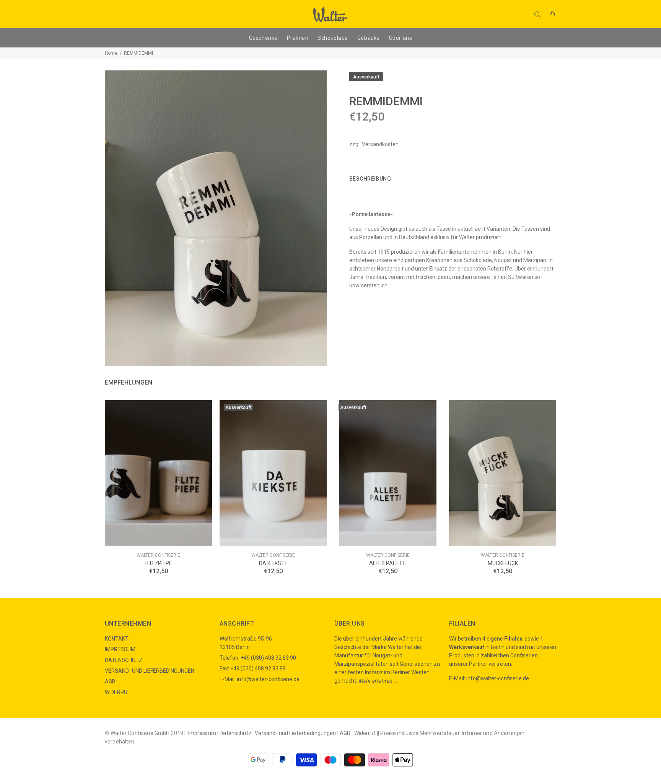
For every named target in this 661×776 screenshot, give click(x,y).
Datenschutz (235, 733)
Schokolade (332, 38)
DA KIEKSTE (273, 563)
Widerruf (365, 733)
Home (111, 53)
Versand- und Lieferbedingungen (295, 733)
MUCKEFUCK (503, 563)
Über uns (400, 38)
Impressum (202, 733)
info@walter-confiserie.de (268, 679)
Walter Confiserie (158, 555)
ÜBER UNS (349, 623)
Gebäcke (368, 38)
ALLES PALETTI (388, 563)
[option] (158, 478)
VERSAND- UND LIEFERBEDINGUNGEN (149, 671)
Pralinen (297, 38)
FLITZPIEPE (158, 563)
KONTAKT (117, 639)
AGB (110, 681)
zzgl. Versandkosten (374, 144)
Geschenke (263, 38)
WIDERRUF (117, 692)
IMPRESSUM (120, 649)
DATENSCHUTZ (123, 660)
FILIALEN (462, 623)
